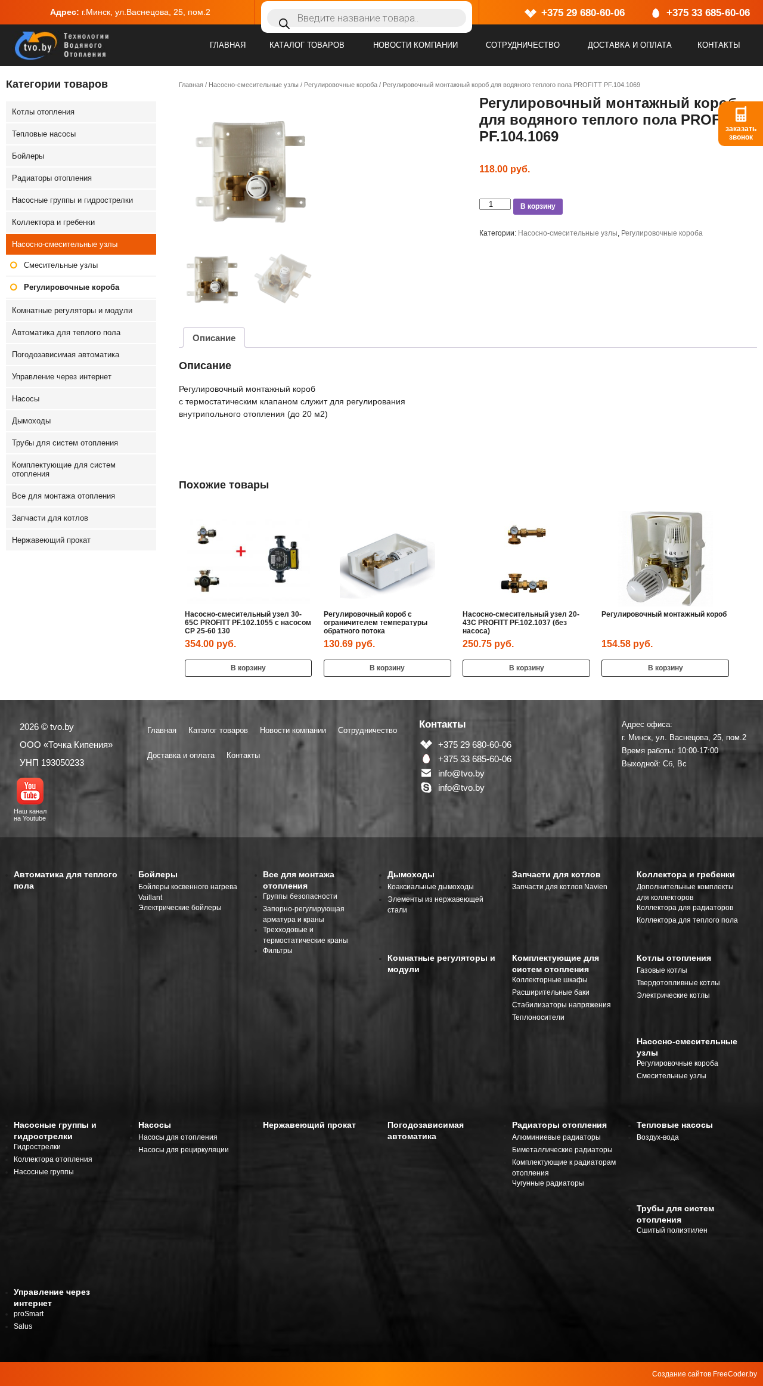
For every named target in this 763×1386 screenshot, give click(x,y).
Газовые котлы (662, 970)
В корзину (538, 206)
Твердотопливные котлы (678, 983)
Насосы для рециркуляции (183, 1150)
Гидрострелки (37, 1147)
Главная (228, 45)
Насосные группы (44, 1172)
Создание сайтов (681, 1374)
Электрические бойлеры (180, 908)
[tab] (214, 337)
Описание (214, 338)
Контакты (718, 45)
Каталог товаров (307, 45)
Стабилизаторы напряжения (561, 1005)
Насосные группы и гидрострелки (72, 200)
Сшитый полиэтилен (672, 1230)
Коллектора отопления (53, 1159)
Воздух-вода (658, 1137)
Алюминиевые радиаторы (556, 1137)
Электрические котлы (673, 995)
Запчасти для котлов (50, 517)
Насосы (25, 398)
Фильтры (278, 950)
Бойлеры (28, 155)
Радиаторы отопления (52, 178)
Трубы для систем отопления (65, 442)
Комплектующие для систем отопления (64, 469)
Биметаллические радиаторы (562, 1150)
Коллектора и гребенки (53, 222)
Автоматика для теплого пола (66, 332)
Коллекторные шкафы (550, 980)
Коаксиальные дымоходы (430, 887)
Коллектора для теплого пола (687, 920)
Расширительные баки (551, 992)
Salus (23, 1326)
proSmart (29, 1314)
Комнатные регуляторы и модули (72, 310)
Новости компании (415, 45)
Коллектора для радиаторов (685, 908)
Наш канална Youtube (30, 815)
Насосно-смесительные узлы (254, 84)
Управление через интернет (61, 376)
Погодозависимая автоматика (65, 354)
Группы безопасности (300, 896)
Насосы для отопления (178, 1137)
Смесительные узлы (61, 265)
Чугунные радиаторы (548, 1183)
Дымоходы (31, 420)
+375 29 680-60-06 (583, 12)
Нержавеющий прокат (51, 540)
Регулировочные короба (340, 84)
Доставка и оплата (630, 45)
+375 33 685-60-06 (708, 12)
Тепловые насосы (44, 133)
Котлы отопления (43, 111)
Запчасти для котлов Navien (559, 887)
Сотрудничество (523, 45)
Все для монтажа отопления (63, 495)
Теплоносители (538, 1017)
